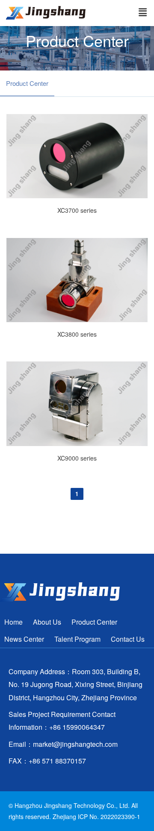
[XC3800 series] (76, 319)
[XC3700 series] (76, 195)
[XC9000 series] (76, 443)
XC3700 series (77, 210)
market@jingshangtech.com (75, 744)
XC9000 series (77, 458)
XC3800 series (77, 334)
